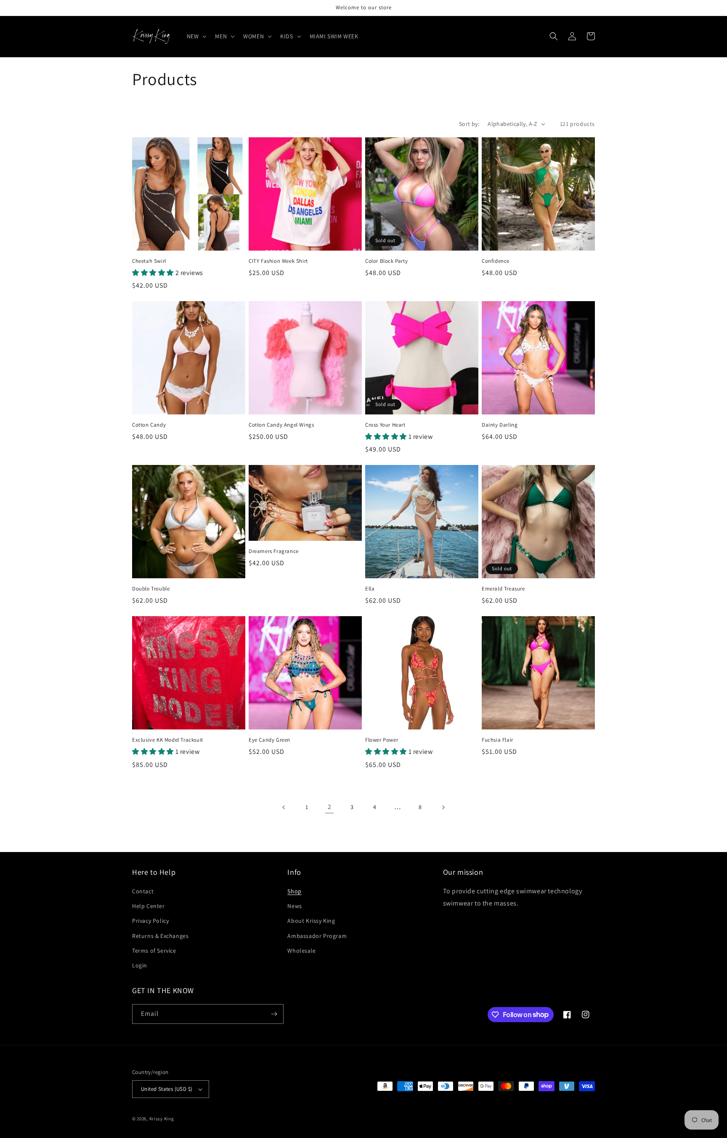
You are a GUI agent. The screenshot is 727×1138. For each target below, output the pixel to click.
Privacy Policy (150, 920)
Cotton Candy (149, 425)
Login (139, 965)
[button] (196, 36)
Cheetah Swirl (149, 261)
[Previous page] (284, 807)
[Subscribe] (274, 1014)
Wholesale (301, 950)
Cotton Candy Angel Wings (281, 425)
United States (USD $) (166, 1089)
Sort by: (469, 124)
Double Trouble (151, 588)
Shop (294, 891)
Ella (369, 588)
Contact (143, 891)
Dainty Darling (499, 425)
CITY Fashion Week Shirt (278, 261)
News (294, 906)
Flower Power (381, 740)
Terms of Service (154, 950)
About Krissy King (311, 920)
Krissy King (161, 1119)
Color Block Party (386, 261)
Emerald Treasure (503, 588)
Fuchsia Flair (497, 740)
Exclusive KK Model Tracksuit (167, 740)
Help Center (148, 906)
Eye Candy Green (269, 740)
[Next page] (443, 807)
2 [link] (330, 806)
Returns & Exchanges (160, 936)
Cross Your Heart (385, 425)
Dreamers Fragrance (274, 551)
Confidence (495, 261)
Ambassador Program (317, 936)
